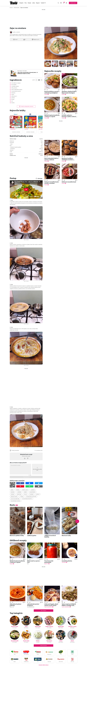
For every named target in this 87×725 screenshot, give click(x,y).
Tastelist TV (43, 2)
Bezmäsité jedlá (14, 640)
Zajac (25, 494)
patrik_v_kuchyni (16, 32)
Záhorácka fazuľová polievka (15, 604)
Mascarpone (49, 640)
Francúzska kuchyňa (31, 496)
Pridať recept (73, 2)
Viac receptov (43, 610)
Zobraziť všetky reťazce (43, 664)
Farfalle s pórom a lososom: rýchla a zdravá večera (69, 115)
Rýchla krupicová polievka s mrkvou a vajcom (51, 115)
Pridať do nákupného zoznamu (27, 106)
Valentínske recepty (27, 498)
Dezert (72, 640)
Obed (26, 626)
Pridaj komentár (26, 477)
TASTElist (64, 562)
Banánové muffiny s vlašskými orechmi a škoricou (67, 159)
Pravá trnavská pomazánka (48, 561)
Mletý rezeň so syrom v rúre (33, 561)
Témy (25, 2)
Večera (60, 640)
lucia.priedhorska (30, 606)
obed (12, 489)
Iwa (28, 563)
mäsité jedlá (25, 489)
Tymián (21, 496)
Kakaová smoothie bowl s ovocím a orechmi (51, 182)
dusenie (12, 492)
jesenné (19, 492)
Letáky (33, 2)
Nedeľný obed (14, 496)
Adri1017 (46, 563)
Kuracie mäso (26, 640)
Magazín (38, 2)
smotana (19, 494)
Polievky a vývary (72, 626)
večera (17, 489)
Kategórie (21, 2)
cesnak (12, 494)
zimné (25, 492)
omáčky (33, 489)
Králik (37, 494)
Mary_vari (12, 606)
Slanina (31, 494)
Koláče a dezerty (49, 626)
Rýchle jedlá (61, 626)
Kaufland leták (12, 129)
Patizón (37, 640)
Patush (45, 94)
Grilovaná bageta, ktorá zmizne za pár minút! (51, 604)
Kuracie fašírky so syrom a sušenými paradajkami (51, 92)
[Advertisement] (43, 17)
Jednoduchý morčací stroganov (33, 604)
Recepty (29, 2)
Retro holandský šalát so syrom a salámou (51, 159)
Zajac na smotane (15, 498)
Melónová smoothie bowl (69, 182)
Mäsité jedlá (16, 7)
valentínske (32, 492)
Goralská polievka (67, 561)
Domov (11, 7)
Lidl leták (26, 129)
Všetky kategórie (43, 645)
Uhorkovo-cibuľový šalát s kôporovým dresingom (69, 92)
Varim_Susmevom (48, 606)
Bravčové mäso (14, 626)
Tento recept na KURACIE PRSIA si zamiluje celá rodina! (69, 604)
